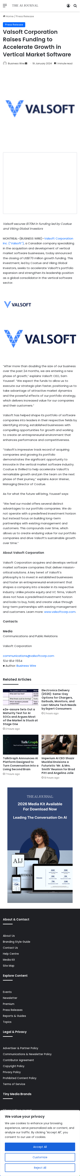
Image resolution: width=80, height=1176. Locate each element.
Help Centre (11, 954)
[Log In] (68, 7)
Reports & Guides (14, 1016)
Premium (8, 1004)
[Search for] (75, 7)
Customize (40, 1157)
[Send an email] (26, 63)
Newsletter (10, 998)
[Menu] (5, 7)
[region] (40, 1143)
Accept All (40, 1147)
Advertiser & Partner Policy (20, 1048)
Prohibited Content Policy (20, 1078)
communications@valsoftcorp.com (28, 656)
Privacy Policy (12, 1072)
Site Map (8, 966)
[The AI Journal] (25, 6)
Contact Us (10, 948)
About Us (9, 936)
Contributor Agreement (18, 1060)
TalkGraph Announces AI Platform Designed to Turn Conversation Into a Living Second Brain (20, 763)
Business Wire (16, 63)
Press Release (25, 16)
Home (9, 16)
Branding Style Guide (16, 942)
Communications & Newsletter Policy (27, 1054)
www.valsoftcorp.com (60, 612)
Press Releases (13, 1010)
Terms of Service (14, 1084)
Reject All (40, 1168)
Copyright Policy (13, 1066)
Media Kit (9, 960)
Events (7, 992)
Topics (7, 1022)
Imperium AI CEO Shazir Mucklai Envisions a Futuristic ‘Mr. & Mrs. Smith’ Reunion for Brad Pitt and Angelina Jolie (58, 765)
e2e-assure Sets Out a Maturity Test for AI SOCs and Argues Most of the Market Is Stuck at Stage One (20, 716)
